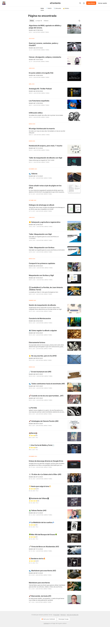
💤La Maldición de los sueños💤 (41, 522)
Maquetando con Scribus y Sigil (41, 275)
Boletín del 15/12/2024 (36, 148)
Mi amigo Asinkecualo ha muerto (42, 129)
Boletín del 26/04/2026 (36, 91)
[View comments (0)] (42, 34)
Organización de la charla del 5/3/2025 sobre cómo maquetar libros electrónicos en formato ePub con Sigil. (45, 308)
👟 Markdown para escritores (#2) (42, 571)
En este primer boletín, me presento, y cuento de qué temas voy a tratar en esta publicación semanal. (46, 599)
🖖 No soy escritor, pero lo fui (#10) (43, 356)
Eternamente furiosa (37, 342)
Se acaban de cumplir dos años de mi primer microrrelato (46, 115)
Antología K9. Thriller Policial (40, 89)
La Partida (33, 408)
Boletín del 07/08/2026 (36, 30)
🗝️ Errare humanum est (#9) (40, 372)
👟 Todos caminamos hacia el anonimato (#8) (47, 384)
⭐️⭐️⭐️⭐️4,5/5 (34, 561)
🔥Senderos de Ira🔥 (37, 559)
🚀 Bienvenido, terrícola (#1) (40, 596)
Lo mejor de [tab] (38, 20)
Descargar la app (63, 619)
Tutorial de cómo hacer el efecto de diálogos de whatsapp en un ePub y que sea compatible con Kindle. (47, 208)
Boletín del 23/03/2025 (36, 266)
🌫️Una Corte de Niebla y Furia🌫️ (41, 445)
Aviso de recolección (72, 615)
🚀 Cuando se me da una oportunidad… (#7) (46, 396)
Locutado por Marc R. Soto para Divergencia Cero (43, 292)
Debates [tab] (46, 20)
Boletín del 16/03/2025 (36, 278)
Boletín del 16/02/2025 (36, 333)
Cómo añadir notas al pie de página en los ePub (45, 187)
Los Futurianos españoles (39, 101)
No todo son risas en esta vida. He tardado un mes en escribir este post (47, 132)
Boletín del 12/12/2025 (36, 176)
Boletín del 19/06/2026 (36, 75)
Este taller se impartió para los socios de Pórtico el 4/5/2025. (47, 250)
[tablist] (39, 20)
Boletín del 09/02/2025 (36, 358)
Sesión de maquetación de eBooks (42, 305)
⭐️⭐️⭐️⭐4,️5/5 (34, 489)
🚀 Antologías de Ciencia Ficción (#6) (44, 421)
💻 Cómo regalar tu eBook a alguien (43, 331)
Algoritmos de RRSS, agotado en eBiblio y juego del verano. (45, 27)
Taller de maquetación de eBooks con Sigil (45, 158)
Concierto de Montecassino (40, 318)
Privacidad (56, 615)
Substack (46, 623)
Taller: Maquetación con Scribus (41, 248)
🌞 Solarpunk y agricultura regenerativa (44, 222)
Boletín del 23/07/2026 (36, 48)
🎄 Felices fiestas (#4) (37, 510)
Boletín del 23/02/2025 (36, 321)
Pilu (37, 437)
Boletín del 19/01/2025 (36, 386)
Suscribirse (91, 3)
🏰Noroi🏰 (33, 433)
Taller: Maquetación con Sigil (40, 234)
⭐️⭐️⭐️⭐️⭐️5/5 (34, 501)
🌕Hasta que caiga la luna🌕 (40, 486)
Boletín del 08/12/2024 (36, 573)
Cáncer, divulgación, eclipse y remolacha (45, 57)
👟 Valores (33, 174)
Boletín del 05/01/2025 (36, 423)
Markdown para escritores (39, 583)
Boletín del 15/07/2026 (36, 59)
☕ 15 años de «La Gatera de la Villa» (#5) (45, 474)
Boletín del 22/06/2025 (36, 224)
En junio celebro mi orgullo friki (41, 73)
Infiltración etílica (36, 113)
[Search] (80, 3)
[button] (42, 8)
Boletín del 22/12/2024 (36, 513)
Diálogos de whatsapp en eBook (41, 205)
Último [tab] (32, 20)
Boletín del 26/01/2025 (36, 374)
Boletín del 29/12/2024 (36, 477)
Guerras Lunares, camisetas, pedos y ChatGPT (43, 44)
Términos (63, 615)
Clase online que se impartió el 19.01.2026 (41, 160)
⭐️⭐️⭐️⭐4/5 (33, 435)
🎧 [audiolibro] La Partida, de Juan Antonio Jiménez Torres (46, 288)
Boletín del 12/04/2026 (36, 103)
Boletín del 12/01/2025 (36, 398)
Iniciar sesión (102, 3)
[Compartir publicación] (84, 3)
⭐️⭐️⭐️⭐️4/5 (33, 525)
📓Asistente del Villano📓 (39, 498)
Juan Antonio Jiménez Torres (41, 32)
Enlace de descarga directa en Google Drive (46, 461)
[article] (55, 30)
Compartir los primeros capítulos (42, 263)
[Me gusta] (30, 296)
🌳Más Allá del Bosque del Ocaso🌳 (43, 535)
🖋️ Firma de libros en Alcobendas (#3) (44, 547)
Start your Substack (49, 619)
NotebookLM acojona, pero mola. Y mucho (45, 146)
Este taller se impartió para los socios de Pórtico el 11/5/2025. (44, 237)
